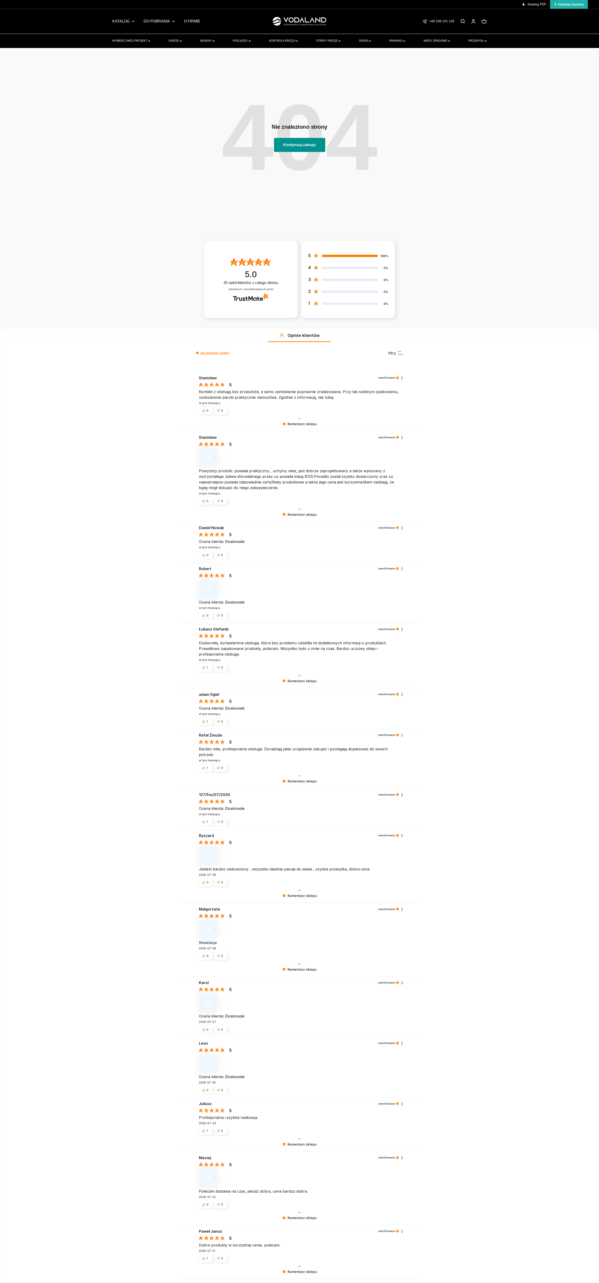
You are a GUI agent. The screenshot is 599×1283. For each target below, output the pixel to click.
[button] (281, 335)
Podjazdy (240, 40)
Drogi (364, 40)
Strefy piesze (327, 40)
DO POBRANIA (157, 21)
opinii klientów (250, 282)
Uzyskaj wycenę (571, 4)
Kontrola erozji (282, 40)
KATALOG (121, 21)
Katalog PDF (537, 4)
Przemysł (476, 40)
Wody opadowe (436, 40)
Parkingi (396, 40)
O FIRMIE (192, 21)
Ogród (174, 40)
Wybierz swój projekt (130, 40)
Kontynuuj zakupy (299, 145)
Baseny (206, 40)
